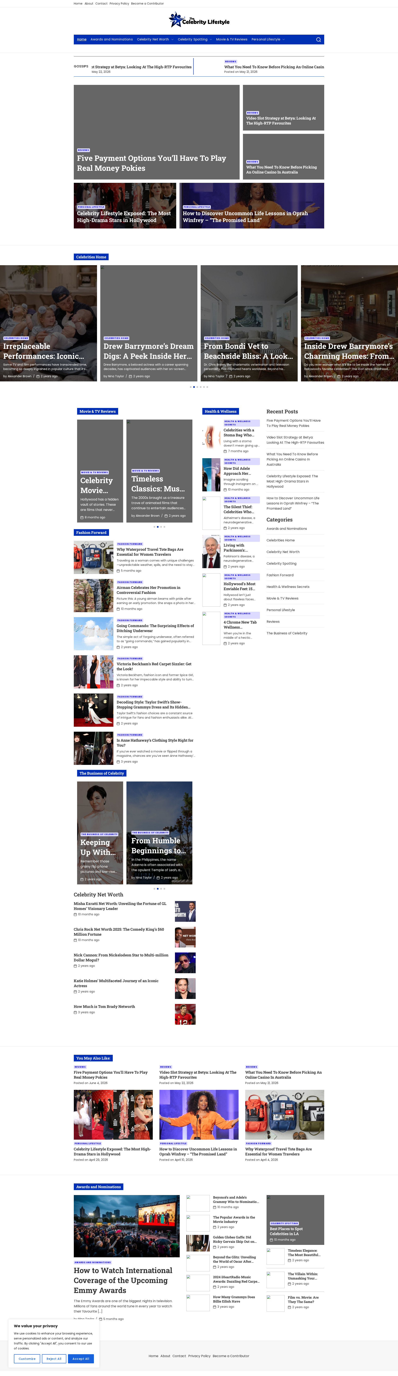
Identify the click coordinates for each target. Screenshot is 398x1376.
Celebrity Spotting (193, 39)
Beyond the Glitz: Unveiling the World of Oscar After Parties (234, 1261)
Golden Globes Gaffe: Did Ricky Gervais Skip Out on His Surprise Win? (233, 1241)
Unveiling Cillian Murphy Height (334, 351)
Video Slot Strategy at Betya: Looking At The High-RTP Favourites (281, 121)
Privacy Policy (119, 3)
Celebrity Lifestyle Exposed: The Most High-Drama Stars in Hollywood (124, 216)
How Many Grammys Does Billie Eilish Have (234, 1299)
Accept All (81, 1359)
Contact (101, 3)
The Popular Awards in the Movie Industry (234, 1219)
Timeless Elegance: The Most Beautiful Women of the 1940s (303, 1254)
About (89, 3)
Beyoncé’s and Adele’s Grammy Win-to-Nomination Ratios (236, 1201)
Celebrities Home (16, 338)
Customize (27, 1359)
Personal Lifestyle (266, 39)
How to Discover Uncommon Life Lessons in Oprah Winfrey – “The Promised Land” (245, 216)
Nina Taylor (16, 376)
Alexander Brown (220, 376)
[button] (191, 387)
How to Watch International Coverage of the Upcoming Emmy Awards (123, 1280)
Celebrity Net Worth (153, 39)
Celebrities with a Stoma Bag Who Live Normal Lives (240, 434)
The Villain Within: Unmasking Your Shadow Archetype (303, 1278)
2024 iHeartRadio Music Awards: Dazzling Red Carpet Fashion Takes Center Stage (235, 1281)
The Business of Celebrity (99, 834)
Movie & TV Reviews (232, 39)
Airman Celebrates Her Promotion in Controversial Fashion (148, 590)
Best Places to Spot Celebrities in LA (286, 1231)
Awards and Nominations (112, 39)
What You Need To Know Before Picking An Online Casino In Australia (212, 66)
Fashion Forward (130, 544)
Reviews (157, 61)
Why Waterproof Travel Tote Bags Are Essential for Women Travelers (150, 552)
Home (78, 3)
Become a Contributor (147, 3)
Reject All (54, 1359)
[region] (54, 1343)
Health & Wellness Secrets (237, 423)
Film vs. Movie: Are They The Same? (303, 1299)
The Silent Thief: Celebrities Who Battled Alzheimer (239, 511)
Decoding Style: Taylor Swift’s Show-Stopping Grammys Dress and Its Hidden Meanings (152, 707)
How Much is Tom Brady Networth (104, 1006)
